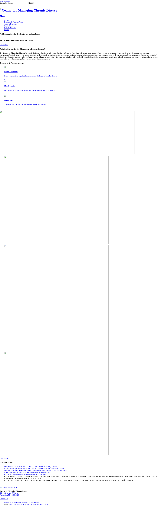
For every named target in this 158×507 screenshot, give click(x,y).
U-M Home (44, 504)
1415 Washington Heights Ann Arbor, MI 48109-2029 (9, 494)
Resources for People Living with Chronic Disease (21, 502)
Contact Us (4, 499)
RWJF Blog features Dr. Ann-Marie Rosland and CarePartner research (34, 468)
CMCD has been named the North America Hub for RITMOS (25, 474)
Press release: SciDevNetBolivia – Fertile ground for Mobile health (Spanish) (30, 467)
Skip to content (5, 1)
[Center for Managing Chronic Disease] (28, 10)
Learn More (4, 45)
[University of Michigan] (9, 487)
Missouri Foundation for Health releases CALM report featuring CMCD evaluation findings (35, 470)
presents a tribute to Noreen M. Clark (27, 472)
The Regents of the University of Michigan (24, 504)
